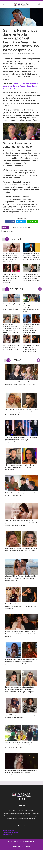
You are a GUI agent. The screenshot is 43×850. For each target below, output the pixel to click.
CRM (4, 828)
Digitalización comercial (10, 832)
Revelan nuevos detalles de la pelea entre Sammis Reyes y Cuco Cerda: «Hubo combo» (20, 85)
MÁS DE (5, 227)
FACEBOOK (11, 221)
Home (15, 846)
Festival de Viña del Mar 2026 (21, 227)
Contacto (27, 846)
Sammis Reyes (7, 231)
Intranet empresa (8, 830)
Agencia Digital (7, 834)
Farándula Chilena (29, 53)
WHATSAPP (33, 221)
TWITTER (22, 221)
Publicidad (21, 846)
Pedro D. (8, 53)
